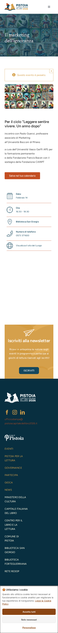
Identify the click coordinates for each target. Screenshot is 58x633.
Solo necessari (29, 619)
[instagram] (14, 412)
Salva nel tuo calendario (22, 175)
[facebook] (7, 412)
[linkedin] (22, 412)
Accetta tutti (29, 612)
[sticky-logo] (16, 4)
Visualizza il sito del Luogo (29, 245)
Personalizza (29, 627)
